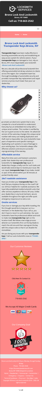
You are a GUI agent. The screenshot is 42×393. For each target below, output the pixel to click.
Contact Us (29, 376)
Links (36, 378)
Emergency (12, 376)
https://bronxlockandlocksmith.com (21, 368)
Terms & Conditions (10, 378)
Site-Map (30, 378)
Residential (14, 373)
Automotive (33, 373)
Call (21, 390)
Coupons (21, 376)
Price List (22, 378)
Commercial (23, 373)
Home (17, 34)
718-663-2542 (26, 21)
